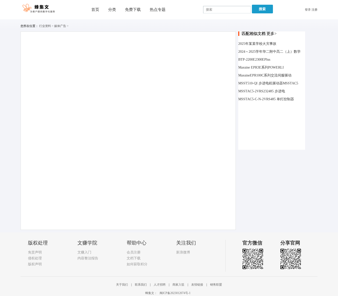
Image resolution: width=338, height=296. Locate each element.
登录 (308, 9)
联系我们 (141, 284)
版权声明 (35, 264)
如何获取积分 (137, 264)
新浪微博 (183, 252)
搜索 (262, 9)
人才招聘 (160, 284)
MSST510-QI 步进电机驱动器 (260, 83)
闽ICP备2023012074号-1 (175, 293)
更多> (271, 33)
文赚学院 (87, 243)
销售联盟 (216, 284)
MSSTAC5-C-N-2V (252, 99)
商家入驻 (178, 284)
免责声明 (35, 252)
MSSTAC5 (290, 83)
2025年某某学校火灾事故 (257, 44)
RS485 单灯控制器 (280, 99)
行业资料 (45, 26)
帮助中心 (136, 243)
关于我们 (122, 284)
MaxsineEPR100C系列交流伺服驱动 (264, 75)
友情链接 (197, 284)
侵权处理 (35, 258)
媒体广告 (60, 26)
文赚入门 (84, 252)
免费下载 (133, 9)
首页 (95, 9)
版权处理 (38, 243)
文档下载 (134, 258)
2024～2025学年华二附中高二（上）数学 (269, 51)
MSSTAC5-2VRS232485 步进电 (261, 91)
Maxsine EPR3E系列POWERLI (261, 67)
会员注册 (134, 252)
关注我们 (186, 243)
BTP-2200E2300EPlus (254, 59)
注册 (314, 9)
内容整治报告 (87, 258)
